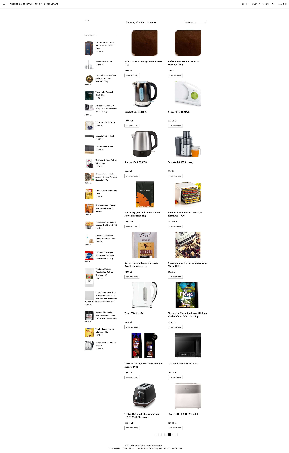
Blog (244, 4)
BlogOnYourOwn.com (173, 448)
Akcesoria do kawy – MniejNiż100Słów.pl (34, 4)
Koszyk (265, 4)
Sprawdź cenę (132, 75)
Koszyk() (282, 4)
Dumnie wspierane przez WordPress (121, 448)
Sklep (254, 4)
